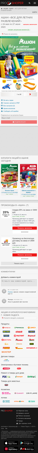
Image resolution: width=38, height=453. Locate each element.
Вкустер (6, 352)
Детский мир (6, 360)
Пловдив (6, 348)
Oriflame (31, 393)
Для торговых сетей (24, 423)
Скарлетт (19, 393)
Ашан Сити (31, 340)
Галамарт (19, 377)
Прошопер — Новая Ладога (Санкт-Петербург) (12, 3)
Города (20, 421)
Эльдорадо (6, 368)
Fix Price (6, 377)
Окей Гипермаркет (19, 332)
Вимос (31, 377)
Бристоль (6, 340)
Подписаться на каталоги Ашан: (12, 115)
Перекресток (19, 328)
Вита (19, 401)
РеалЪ (31, 344)
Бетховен (6, 385)
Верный (31, 336)
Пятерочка (6, 328)
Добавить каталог (23, 413)
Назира (10, 292)
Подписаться (19, 122)
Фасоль (19, 344)
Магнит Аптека (6, 401)
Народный (31, 348)
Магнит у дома (19, 336)
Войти (34, 12)
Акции (5, 8)
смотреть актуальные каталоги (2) (18, 30)
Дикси (31, 328)
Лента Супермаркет (6, 336)
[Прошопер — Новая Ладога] (1, 8)
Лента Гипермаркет (31, 332)
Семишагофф (19, 348)
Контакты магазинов (24, 418)
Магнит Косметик (6, 393)
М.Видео (19, 368)
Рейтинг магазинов (24, 416)
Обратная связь (23, 411)
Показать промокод (25, 228)
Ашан (11, 8)
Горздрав (31, 401)
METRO (6, 332)
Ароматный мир (6, 344)
